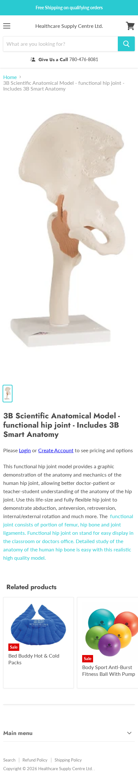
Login (25, 450)
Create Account (55, 450)
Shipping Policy (68, 759)
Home (10, 77)
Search (9, 759)
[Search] (126, 43)
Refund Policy (34, 759)
